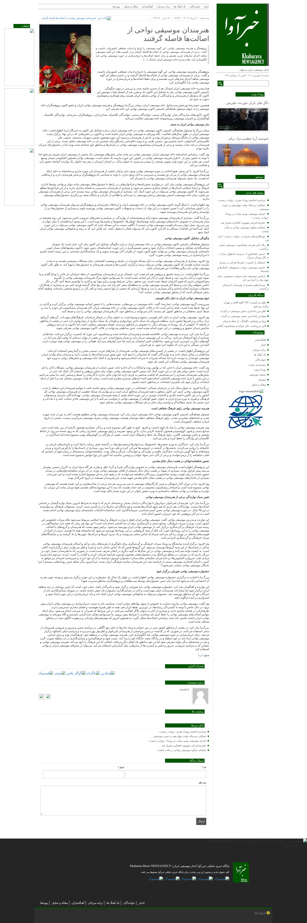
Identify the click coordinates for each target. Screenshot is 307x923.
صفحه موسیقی (257, 374)
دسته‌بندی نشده (257, 364)
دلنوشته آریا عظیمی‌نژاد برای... (247, 138)
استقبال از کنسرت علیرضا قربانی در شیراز (242, 262)
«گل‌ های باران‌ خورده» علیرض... (246, 103)
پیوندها (116, 6)
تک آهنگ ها (260, 354)
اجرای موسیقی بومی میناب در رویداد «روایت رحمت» (177, 740)
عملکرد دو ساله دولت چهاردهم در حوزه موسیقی (179, 736)
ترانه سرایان (259, 349)
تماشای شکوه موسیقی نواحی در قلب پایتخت (181, 750)
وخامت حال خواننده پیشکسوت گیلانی (237, 325)
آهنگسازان (260, 339)
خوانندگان (260, 359)
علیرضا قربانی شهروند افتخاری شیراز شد (243, 222)
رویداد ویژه (260, 369)
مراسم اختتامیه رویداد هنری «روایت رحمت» (241, 200)
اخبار (263, 344)
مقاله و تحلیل (259, 384)
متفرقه (262, 379)
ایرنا (200, 655)
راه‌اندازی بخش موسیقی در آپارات (238, 311)
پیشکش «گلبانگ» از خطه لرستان (241, 321)
